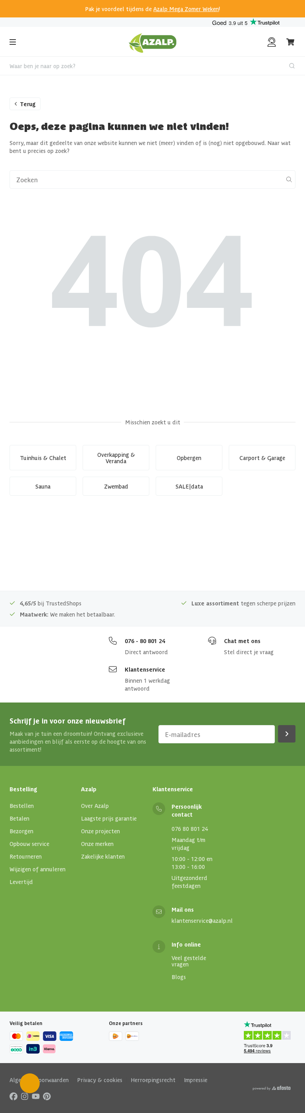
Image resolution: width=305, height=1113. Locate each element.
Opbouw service (29, 843)
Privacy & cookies (99, 1079)
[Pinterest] (47, 1096)
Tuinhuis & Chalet (43, 457)
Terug (28, 103)
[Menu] (13, 42)
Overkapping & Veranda (116, 457)
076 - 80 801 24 (145, 640)
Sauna (42, 486)
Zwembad (116, 486)
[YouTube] (36, 1096)
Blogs (179, 977)
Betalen (19, 818)
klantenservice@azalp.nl (202, 920)
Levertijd (21, 881)
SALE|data (189, 486)
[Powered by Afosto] (271, 1088)
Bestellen (22, 805)
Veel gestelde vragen (189, 961)
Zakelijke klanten (103, 856)
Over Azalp (95, 805)
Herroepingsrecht (153, 1079)
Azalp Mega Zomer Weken (186, 8)
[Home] (153, 42)
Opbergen (189, 457)
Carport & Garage (262, 457)
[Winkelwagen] (291, 42)
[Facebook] (13, 1096)
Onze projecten (100, 831)
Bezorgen (21, 831)
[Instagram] (25, 1096)
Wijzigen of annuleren (38, 869)
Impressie (195, 1079)
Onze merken (97, 843)
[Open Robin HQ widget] (30, 1083)
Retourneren (26, 856)
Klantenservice (145, 669)
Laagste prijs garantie (109, 818)
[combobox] (152, 65)
